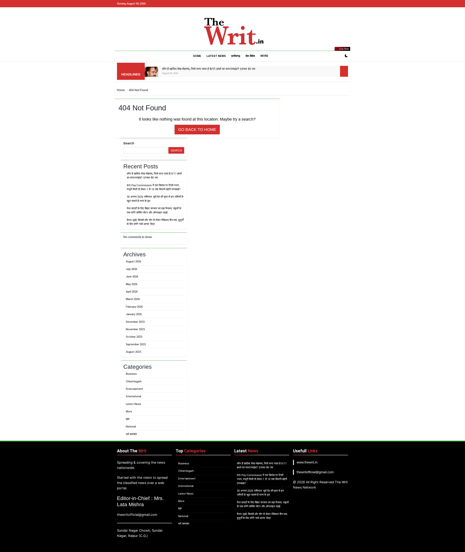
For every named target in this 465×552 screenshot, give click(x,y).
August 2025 (133, 351)
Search (128, 143)
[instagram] (123, 32)
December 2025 (135, 321)
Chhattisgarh (133, 381)
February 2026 (134, 306)
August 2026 (133, 261)
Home (197, 56)
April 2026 (132, 291)
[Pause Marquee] (344, 71)
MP (128, 419)
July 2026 (131, 269)
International (133, 396)
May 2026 (131, 284)
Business (131, 373)
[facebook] (119, 32)
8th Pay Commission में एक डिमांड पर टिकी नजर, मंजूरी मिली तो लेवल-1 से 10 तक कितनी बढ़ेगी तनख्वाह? (262, 479)
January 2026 (134, 314)
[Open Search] (340, 56)
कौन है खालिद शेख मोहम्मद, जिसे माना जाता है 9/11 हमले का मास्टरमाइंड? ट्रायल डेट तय (208, 69)
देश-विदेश (250, 56)
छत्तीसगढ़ (235, 56)
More (264, 55)
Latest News (216, 56)
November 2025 (135, 329)
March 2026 (133, 299)
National (131, 426)
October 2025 (134, 336)
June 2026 (132, 276)
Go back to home (197, 129)
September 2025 (136, 344)
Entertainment (134, 389)
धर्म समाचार (131, 434)
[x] (128, 32)
